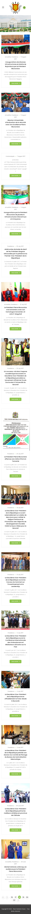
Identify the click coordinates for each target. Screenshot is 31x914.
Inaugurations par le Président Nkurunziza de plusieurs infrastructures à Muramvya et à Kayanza (15, 215)
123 (14, 900)
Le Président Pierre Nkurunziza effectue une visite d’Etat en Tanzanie (15, 459)
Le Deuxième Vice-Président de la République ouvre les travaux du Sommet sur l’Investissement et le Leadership (15, 582)
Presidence (15, 57)
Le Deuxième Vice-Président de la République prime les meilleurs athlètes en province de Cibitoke (15, 812)
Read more (15, 83)
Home (4, 24)
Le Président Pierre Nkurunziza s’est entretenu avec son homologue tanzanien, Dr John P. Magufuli (15, 310)
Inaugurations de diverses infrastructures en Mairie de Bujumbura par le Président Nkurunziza (15, 65)
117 (15, 897)
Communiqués (10, 156)
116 (12, 897)
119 (23, 897)
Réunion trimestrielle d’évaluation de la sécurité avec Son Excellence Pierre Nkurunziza (15, 123)
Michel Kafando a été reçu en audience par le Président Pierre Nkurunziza (15, 869)
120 (27, 897)
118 (19, 897)
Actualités (10, 24)
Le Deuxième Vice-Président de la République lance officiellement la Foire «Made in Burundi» (16, 697)
